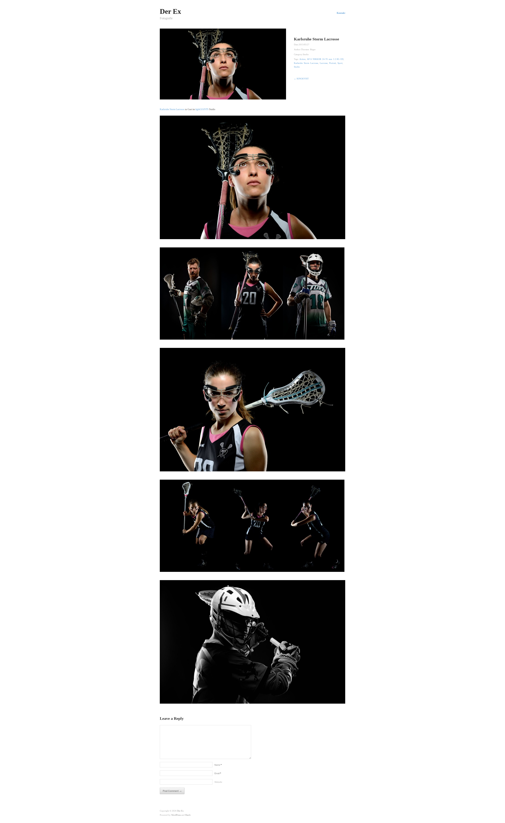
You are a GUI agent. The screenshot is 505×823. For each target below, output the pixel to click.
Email (217, 773)
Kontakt (341, 13)
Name (218, 764)
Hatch (188, 815)
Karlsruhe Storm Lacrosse (306, 63)
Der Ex (170, 11)
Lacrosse (324, 63)
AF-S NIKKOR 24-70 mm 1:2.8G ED (325, 59)
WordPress (176, 815)
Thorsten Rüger (308, 49)
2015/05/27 (304, 44)
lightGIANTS (202, 109)
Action (302, 59)
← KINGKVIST (301, 78)
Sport (340, 63)
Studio (306, 54)
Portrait (332, 63)
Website (218, 781)
